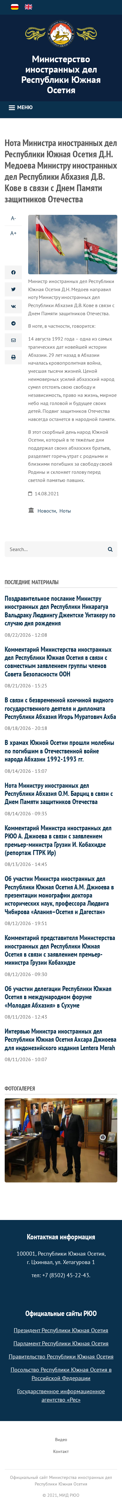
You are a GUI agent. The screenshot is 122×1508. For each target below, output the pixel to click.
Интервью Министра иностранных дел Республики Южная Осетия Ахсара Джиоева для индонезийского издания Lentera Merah (60, 1039)
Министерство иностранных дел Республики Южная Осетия (61, 74)
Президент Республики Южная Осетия (61, 1330)
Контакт (61, 1451)
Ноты (65, 511)
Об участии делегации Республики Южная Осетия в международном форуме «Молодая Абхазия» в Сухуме (58, 997)
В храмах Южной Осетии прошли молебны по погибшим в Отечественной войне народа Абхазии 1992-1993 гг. (59, 750)
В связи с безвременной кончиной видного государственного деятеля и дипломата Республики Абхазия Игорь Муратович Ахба (60, 708)
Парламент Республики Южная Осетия (61, 1343)
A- (13, 218)
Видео (61, 1439)
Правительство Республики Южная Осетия (61, 1356)
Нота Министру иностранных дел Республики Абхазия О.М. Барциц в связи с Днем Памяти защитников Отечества (59, 793)
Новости (47, 511)
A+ (13, 233)
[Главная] (61, 34)
